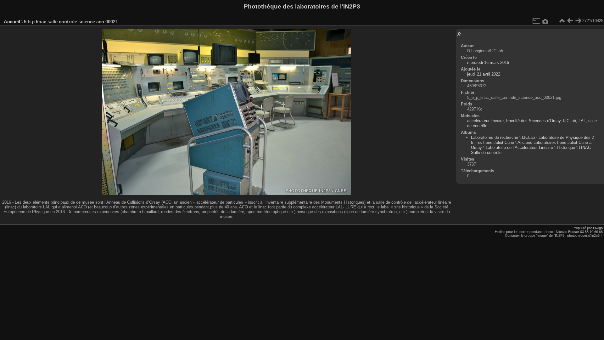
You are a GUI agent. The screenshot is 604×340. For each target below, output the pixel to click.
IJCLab (569, 120)
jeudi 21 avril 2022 (483, 74)
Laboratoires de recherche (494, 137)
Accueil (12, 21)
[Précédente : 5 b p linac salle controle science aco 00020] (570, 21)
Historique (566, 147)
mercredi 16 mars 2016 (488, 62)
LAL (582, 120)
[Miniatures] (562, 21)
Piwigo (598, 228)
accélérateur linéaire (485, 120)
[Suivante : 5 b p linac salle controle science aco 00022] (578, 21)
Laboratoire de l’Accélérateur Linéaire (519, 147)
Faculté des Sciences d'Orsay (533, 120)
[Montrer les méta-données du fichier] (545, 21)
